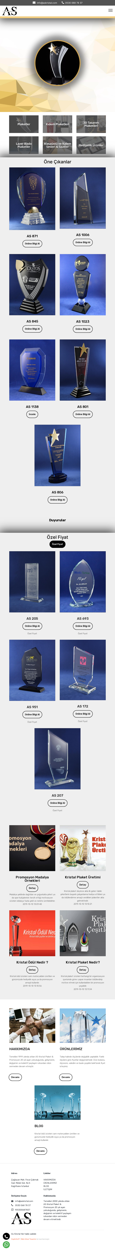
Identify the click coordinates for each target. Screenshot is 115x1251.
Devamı (15, 1077)
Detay (32, 888)
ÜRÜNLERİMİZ (50, 1183)
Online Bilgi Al (32, 243)
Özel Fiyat (57, 544)
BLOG (46, 1186)
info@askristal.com (47, 2)
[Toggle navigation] (110, 10)
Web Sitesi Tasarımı (28, 1239)
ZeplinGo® (15, 1239)
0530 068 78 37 (73, 2)
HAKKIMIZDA (49, 1180)
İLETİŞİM (47, 1189)
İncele (32, 414)
